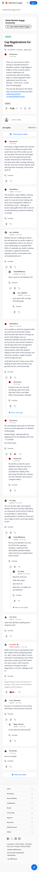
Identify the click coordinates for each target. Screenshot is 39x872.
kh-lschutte (13, 751)
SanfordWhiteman (19, 271)
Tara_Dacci (12, 617)
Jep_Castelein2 (14, 232)
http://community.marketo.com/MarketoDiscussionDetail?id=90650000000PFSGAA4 (19, 94)
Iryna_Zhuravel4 (14, 700)
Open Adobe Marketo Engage (20, 27)
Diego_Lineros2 (19, 724)
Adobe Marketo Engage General (11, 10)
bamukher (12, 644)
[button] (11, 50)
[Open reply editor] (19, 119)
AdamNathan (13, 189)
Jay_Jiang (12, 500)
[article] (19, 161)
